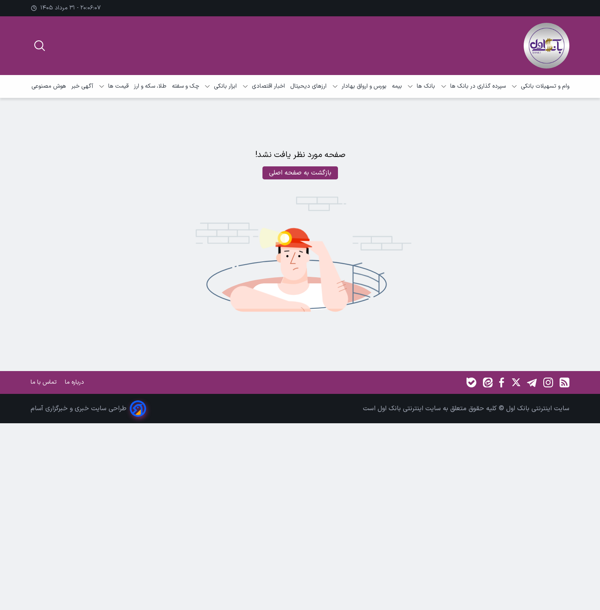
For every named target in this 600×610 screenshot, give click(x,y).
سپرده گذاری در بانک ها (478, 86)
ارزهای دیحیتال (308, 86)
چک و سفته (185, 86)
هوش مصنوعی (48, 86)
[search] (40, 46)
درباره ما (75, 382)
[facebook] (501, 382)
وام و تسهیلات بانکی (545, 86)
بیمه (397, 86)
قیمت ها (118, 86)
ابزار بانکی (225, 86)
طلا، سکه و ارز (150, 86)
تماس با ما (44, 382)
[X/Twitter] (515, 382)
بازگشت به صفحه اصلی (300, 173)
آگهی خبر (82, 86)
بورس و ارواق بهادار (364, 86)
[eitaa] (488, 382)
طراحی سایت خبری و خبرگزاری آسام (79, 408)
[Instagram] (548, 382)
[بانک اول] (546, 46)
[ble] (471, 382)
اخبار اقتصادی (268, 86)
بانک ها (426, 86)
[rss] (564, 382)
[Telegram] (532, 382)
